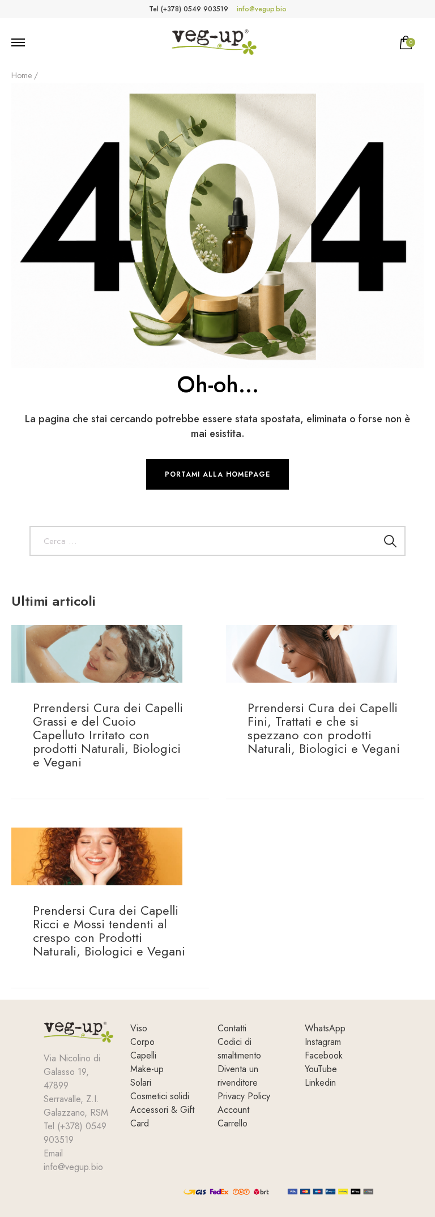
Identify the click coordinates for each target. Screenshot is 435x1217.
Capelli (143, 1055)
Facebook (324, 1055)
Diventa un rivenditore (238, 1075)
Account (233, 1109)
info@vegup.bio (262, 9)
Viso (138, 1028)
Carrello (233, 1123)
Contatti (232, 1028)
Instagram (323, 1041)
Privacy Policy (244, 1096)
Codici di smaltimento (239, 1048)
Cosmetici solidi (159, 1096)
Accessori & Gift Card (162, 1116)
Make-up (147, 1068)
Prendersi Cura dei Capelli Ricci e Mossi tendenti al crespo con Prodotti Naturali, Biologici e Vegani (109, 930)
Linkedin (320, 1082)
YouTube (321, 1068)
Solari (140, 1082)
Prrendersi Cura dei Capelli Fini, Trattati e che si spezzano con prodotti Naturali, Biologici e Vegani (324, 728)
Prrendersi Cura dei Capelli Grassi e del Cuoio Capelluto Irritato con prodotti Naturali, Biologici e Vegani (108, 735)
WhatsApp (325, 1028)
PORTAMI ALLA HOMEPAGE (217, 474)
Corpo (142, 1041)
